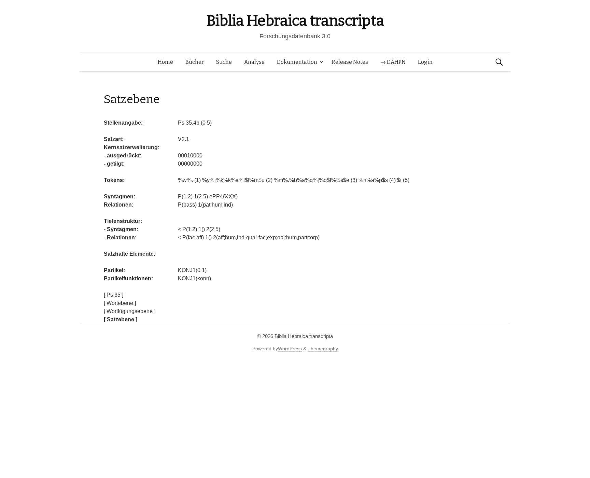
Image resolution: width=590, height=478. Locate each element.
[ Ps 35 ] (113, 295)
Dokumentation (297, 62)
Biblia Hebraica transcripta (295, 20)
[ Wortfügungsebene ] (129, 311)
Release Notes (350, 62)
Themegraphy (323, 348)
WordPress (290, 348)
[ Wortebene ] (120, 303)
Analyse (254, 62)
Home (165, 62)
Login (425, 62)
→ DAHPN (393, 62)
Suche (224, 62)
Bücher (194, 62)
